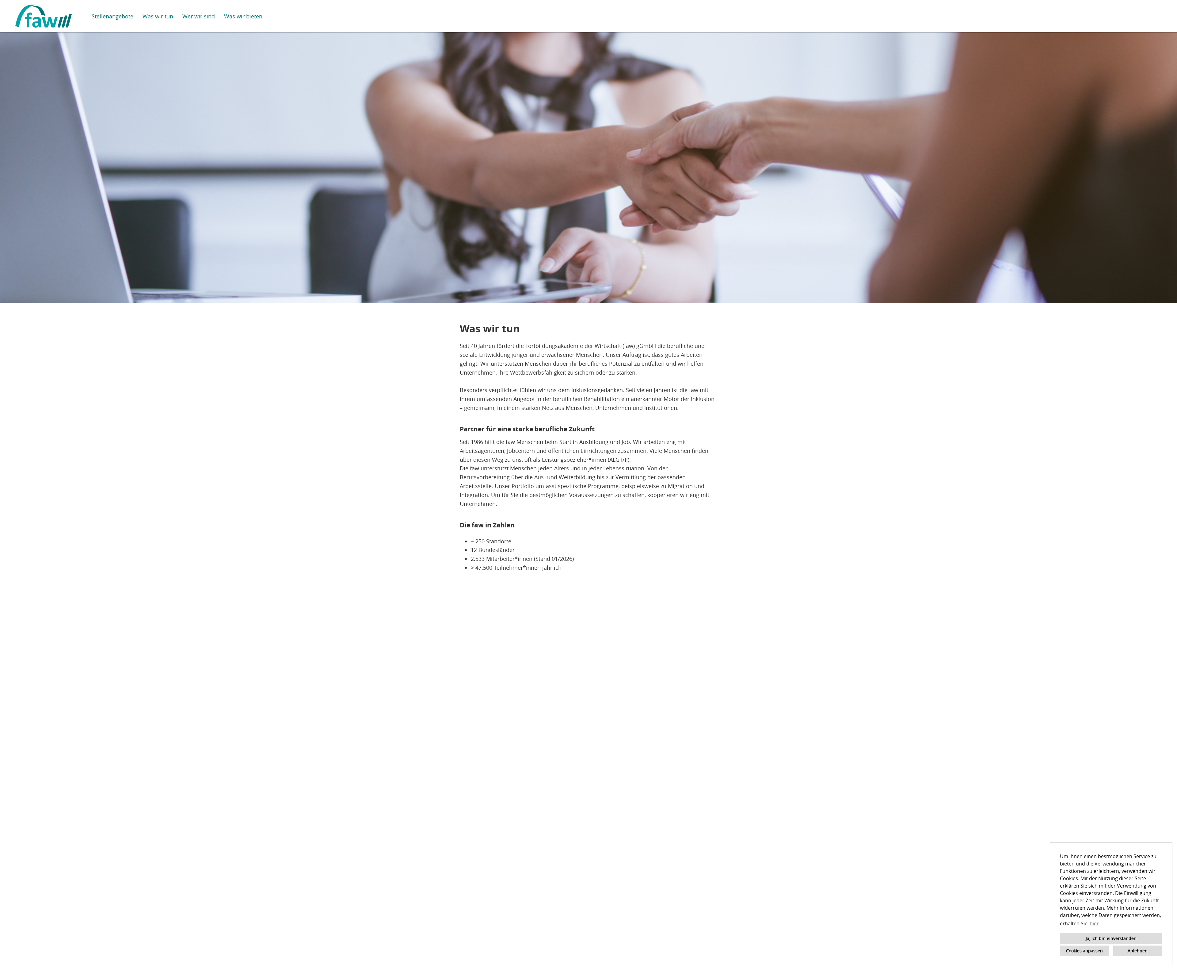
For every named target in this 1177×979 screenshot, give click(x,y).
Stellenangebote (112, 16)
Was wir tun (158, 16)
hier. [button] (1095, 923)
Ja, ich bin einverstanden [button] (1111, 938)
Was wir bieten (243, 16)
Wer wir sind (198, 16)
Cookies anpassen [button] (1084, 951)
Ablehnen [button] (1138, 951)
